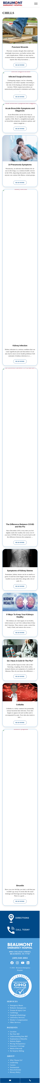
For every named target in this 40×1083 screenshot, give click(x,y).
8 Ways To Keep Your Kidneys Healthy (20, 615)
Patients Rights (15, 1041)
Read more (21, 65)
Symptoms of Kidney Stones (20, 571)
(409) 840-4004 (20, 958)
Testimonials (14, 1067)
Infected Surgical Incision (20, 77)
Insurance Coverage (17, 1046)
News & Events (15, 1070)
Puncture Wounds (20, 47)
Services (12, 1001)
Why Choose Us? (16, 1060)
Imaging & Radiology (18, 1015)
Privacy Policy (15, 1072)
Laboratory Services (17, 1017)
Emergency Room (16, 1005)
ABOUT (11, 1056)
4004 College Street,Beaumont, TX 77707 (20, 953)
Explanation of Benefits (18, 1039)
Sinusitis (20, 885)
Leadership (14, 1063)
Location (13, 1032)
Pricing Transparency (17, 1044)
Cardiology (14, 1013)
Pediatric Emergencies (18, 1008)
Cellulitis (20, 705)
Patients (12, 1028)
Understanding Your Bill (19, 1036)
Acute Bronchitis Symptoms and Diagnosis (20, 109)
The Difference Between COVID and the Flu (20, 525)
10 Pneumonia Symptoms (20, 165)
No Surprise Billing (17, 1051)
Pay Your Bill (14, 1034)
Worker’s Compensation (19, 1020)
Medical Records (16, 1048)
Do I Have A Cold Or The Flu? (20, 661)
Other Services (15, 1022)
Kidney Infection (20, 345)
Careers (12, 1065)
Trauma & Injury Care (18, 1010)
